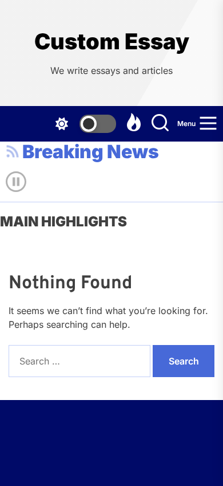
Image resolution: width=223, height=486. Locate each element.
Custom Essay (111, 41)
